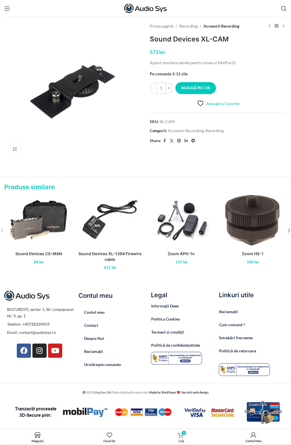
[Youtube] (55, 351)
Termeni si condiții (167, 332)
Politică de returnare (237, 350)
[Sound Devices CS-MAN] (38, 220)
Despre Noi (94, 338)
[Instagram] (39, 351)
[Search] (284, 8)
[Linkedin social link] (186, 141)
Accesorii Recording (221, 26)
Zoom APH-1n (181, 253)
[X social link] (171, 141)
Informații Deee (165, 305)
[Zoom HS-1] (252, 220)
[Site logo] (145, 7)
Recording (188, 26)
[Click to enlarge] (15, 149)
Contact (91, 325)
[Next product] (283, 26)
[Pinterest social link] (179, 141)
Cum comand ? (232, 324)
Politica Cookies (165, 319)
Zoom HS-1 (252, 253)
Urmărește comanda (102, 364)
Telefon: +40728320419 (28, 324)
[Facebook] (24, 351)
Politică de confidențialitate (175, 345)
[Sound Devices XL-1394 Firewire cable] (110, 220)
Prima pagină (161, 26)
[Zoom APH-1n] (181, 220)
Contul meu (94, 312)
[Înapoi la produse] (276, 26)
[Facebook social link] (164, 141)
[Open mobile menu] (7, 8)
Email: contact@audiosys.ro (31, 332)
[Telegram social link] (193, 141)
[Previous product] (269, 26)
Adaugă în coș (195, 88)
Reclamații (93, 351)
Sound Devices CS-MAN (38, 253)
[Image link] (176, 357)
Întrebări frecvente (236, 337)
